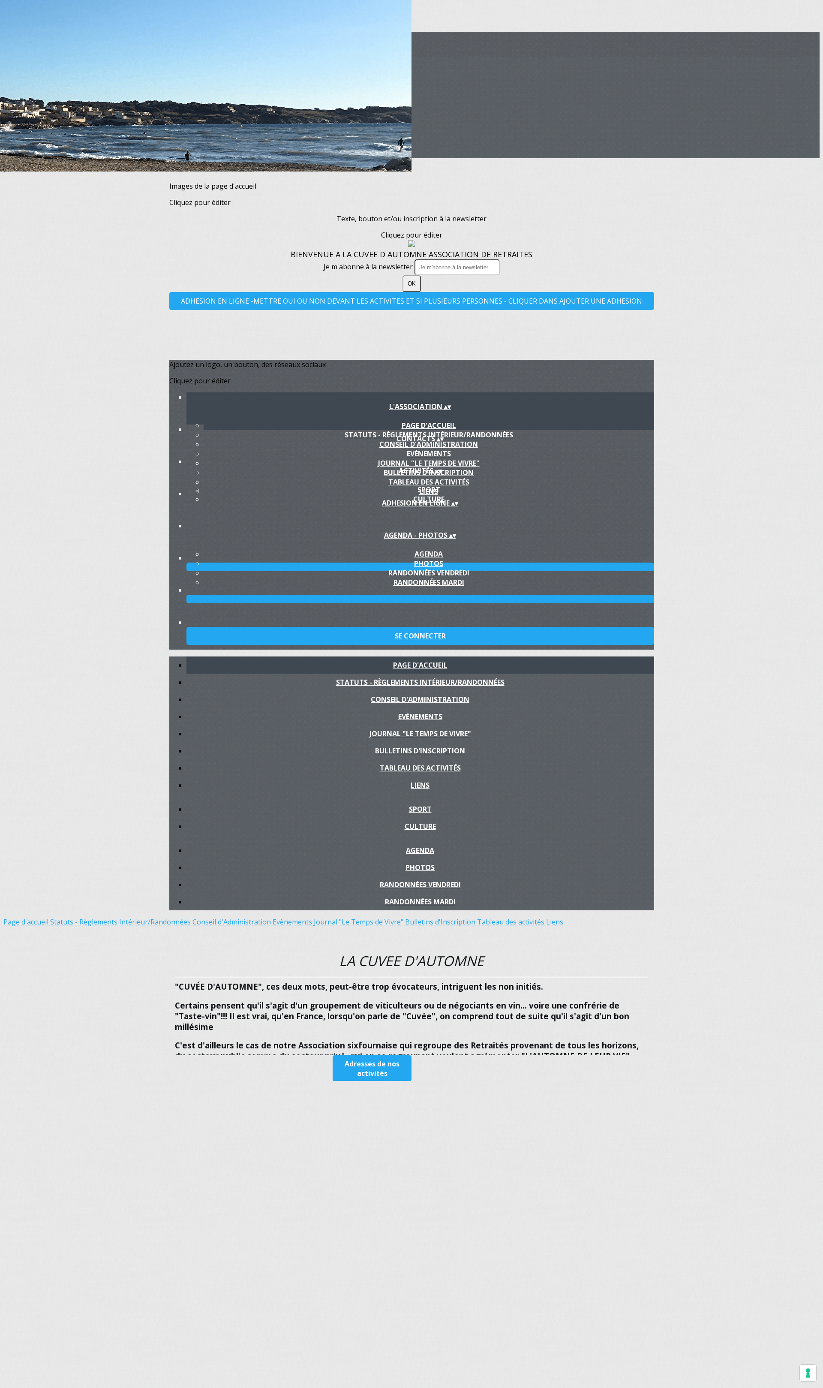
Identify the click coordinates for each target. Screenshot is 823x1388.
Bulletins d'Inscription (420, 751)
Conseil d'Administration (428, 444)
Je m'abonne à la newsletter (369, 266)
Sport (429, 489)
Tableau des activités (428, 482)
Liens (420, 785)
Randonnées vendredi (428, 573)
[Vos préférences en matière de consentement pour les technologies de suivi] (808, 1373)
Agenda (429, 554)
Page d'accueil (429, 425)
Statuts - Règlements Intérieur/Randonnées (420, 682)
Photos (428, 563)
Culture (420, 826)
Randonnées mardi (428, 582)
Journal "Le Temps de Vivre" (429, 463)
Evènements (429, 453)
